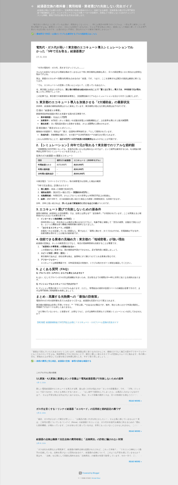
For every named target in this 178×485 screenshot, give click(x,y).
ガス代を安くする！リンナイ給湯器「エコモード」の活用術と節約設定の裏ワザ (78, 409)
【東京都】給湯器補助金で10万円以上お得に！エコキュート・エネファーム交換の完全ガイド (77, 322)
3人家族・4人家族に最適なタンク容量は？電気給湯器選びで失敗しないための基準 (79, 378)
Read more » (135, 401)
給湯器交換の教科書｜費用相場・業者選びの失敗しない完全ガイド (84, 6)
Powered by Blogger (90, 473)
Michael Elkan (95, 478)
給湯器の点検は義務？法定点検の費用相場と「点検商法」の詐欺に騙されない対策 (79, 439)
